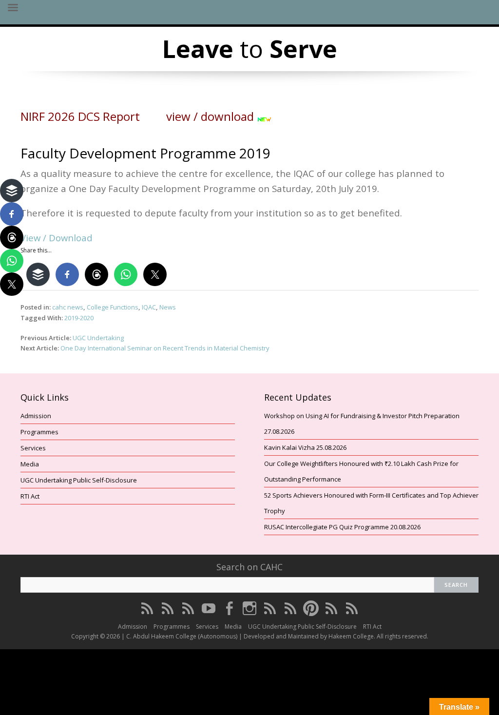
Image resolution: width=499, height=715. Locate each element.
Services (33, 448)
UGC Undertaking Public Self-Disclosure (78, 480)
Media (29, 464)
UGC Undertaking (98, 337)
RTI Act (29, 496)
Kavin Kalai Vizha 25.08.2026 (305, 447)
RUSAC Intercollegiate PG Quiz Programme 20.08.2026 (342, 526)
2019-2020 (79, 317)
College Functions (112, 307)
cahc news (67, 307)
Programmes (39, 431)
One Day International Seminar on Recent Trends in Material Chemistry (164, 348)
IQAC (149, 307)
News (167, 307)
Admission (35, 415)
